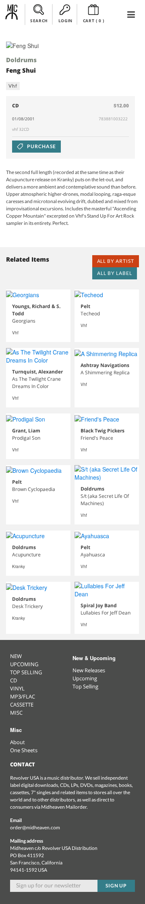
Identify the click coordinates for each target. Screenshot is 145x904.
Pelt (85, 306)
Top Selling (85, 686)
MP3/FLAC (22, 696)
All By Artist (115, 261)
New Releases (88, 670)
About (17, 742)
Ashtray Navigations (105, 365)
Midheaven (12, 14)
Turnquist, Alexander (37, 371)
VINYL (17, 688)
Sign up (116, 886)
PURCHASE (41, 146)
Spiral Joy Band (99, 605)
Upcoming (84, 678)
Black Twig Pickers (102, 430)
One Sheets (23, 750)
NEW (16, 656)
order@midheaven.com (35, 827)
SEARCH (39, 20)
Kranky (18, 566)
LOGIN (65, 20)
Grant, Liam (26, 430)
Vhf (12, 86)
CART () (93, 20)
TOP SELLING (26, 672)
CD (13, 680)
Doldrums (21, 60)
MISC (16, 712)
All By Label (114, 273)
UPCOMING (24, 664)
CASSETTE (21, 704)
